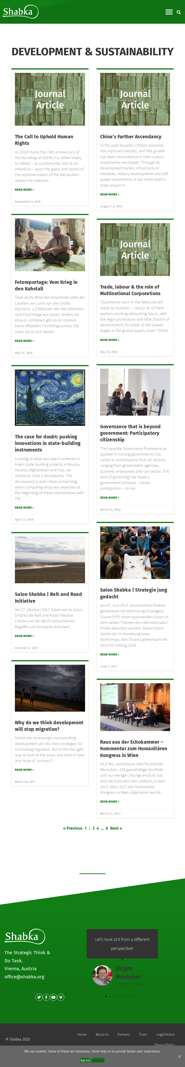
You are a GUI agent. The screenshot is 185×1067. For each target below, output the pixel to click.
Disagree (98, 1060)
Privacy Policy (165, 1044)
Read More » (24, 189)
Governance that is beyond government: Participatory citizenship (130, 433)
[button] (169, 12)
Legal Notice (165, 1034)
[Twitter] (39, 997)
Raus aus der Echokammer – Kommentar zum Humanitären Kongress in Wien (133, 748)
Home (82, 1034)
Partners (124, 1034)
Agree (85, 1060)
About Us (102, 1034)
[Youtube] (53, 997)
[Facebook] (46, 997)
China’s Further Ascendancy (131, 137)
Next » (116, 828)
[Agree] (179, 1056)
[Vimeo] (60, 997)
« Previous (73, 828)
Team (143, 1034)
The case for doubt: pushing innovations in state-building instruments (48, 443)
